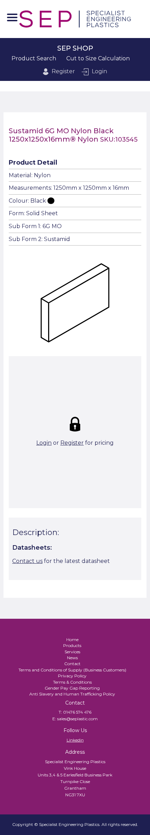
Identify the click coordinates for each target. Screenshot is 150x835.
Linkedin (75, 740)
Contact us (27, 561)
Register (63, 71)
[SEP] (75, 19)
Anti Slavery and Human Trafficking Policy (72, 694)
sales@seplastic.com (77, 718)
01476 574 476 (77, 712)
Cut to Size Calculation (98, 58)
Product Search (34, 58)
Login (99, 71)
